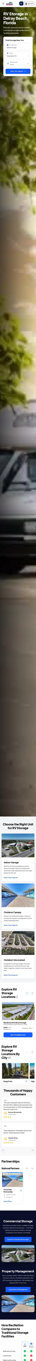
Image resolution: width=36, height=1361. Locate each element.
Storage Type (13, 45)
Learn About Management (18, 1289)
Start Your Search (11, 877)
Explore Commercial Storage (18, 1239)
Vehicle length (13, 62)
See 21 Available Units (18, 1035)
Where (11, 53)
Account (31, 3)
